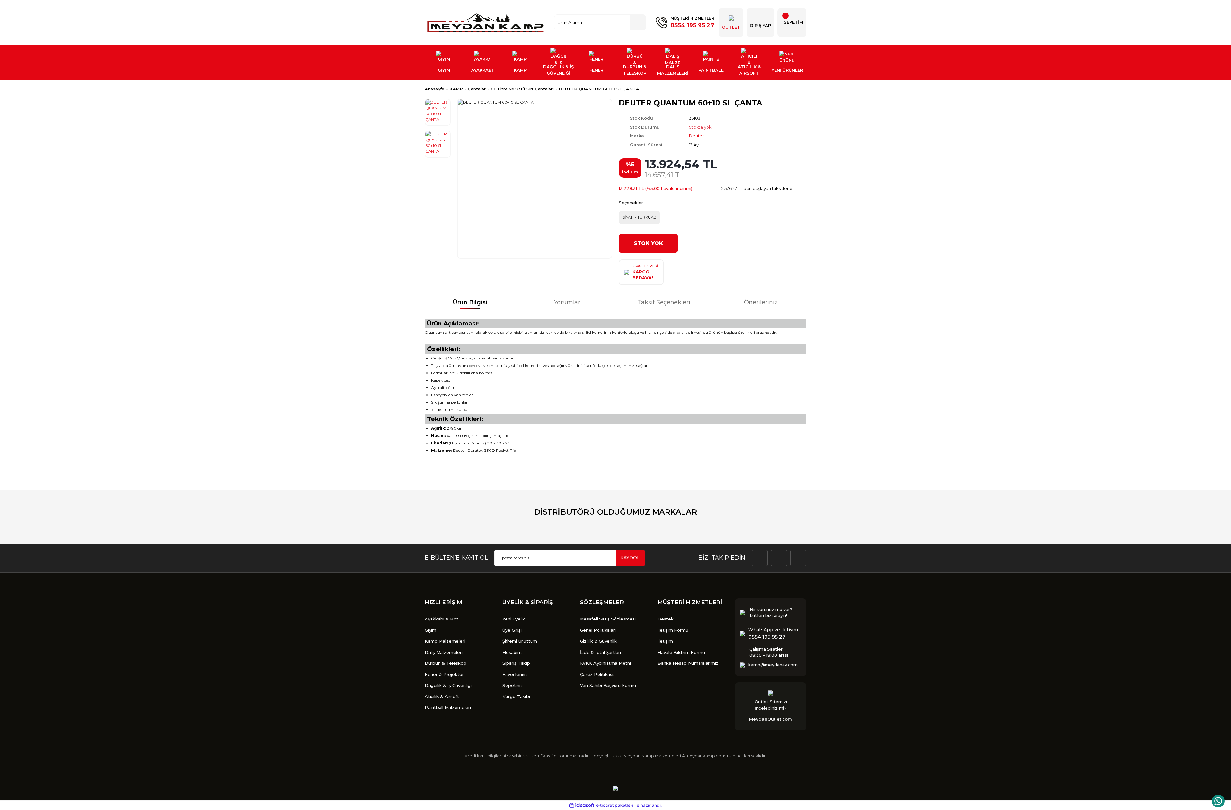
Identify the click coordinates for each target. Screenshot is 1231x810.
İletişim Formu (672, 630)
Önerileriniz (761, 302)
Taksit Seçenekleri (664, 302)
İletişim (665, 641)
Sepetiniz (512, 685)
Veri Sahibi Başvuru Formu (608, 685)
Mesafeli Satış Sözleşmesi (608, 618)
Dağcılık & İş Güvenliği (448, 685)
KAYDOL (630, 558)
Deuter (696, 135)
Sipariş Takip (516, 663)
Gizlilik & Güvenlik (598, 641)
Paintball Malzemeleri (448, 707)
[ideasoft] (582, 805)
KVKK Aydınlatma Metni (605, 663)
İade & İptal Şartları (600, 652)
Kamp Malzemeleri (445, 641)
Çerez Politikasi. (597, 674)
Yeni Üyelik (513, 618)
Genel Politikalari (598, 630)
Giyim (430, 630)
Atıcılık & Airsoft (442, 696)
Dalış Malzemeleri (444, 652)
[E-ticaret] (614, 805)
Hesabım (512, 652)
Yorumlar (567, 302)
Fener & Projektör (444, 674)
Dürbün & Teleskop (445, 663)
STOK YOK (648, 243)
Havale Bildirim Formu (681, 652)
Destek (665, 618)
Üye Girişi (512, 630)
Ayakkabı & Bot (441, 618)
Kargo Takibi (516, 696)
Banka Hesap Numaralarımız (687, 663)
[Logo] (486, 22)
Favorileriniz (515, 674)
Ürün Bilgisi (470, 302)
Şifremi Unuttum (519, 641)
